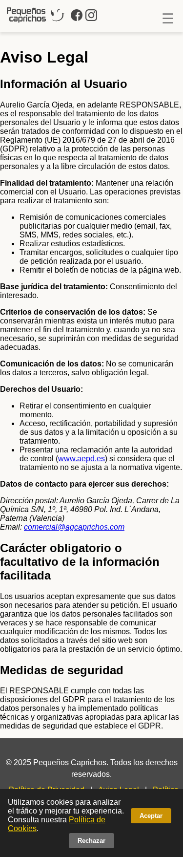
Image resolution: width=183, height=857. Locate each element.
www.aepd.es (81, 458)
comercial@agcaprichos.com (74, 527)
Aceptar (151, 815)
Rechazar (91, 840)
